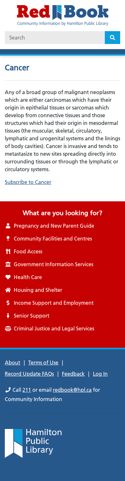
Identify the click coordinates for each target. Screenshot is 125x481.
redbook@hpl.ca (72, 390)
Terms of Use (43, 362)
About (12, 362)
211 (26, 390)
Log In (100, 374)
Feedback (73, 374)
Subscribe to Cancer (28, 182)
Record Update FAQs (29, 374)
